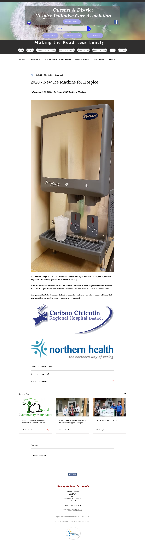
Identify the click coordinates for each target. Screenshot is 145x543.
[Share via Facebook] (32, 374)
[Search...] (89, 28)
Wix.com (87, 522)
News (33, 366)
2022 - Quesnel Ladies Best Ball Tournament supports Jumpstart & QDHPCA (72, 421)
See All (123, 394)
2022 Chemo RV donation (106, 420)
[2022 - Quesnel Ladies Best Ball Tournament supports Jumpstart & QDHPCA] (72, 407)
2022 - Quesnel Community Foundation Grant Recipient (33, 421)
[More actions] (113, 75)
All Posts (22, 59)
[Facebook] (116, 22)
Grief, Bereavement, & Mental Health (58, 59)
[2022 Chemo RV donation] (109, 407)
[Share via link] (48, 374)
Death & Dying (35, 59)
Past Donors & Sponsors (45, 366)
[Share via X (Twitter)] (37, 374)
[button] (123, 59)
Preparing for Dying (82, 59)
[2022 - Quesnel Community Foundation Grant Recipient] (35, 407)
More (110, 59)
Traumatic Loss (99, 59)
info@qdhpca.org (75, 510)
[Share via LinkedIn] (43, 374)
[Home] (29, 22)
